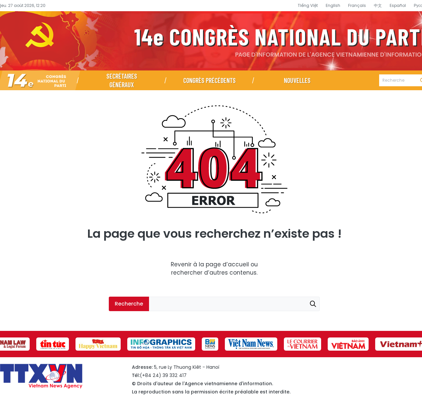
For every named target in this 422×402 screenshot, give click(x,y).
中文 (378, 5)
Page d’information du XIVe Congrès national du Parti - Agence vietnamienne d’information (211, 40)
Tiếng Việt (308, 5)
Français (357, 5)
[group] (52, 344)
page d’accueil (227, 264)
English (333, 5)
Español (398, 5)
